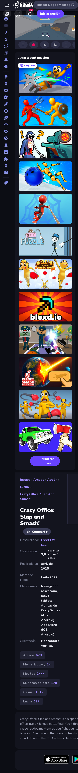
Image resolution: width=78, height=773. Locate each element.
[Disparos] (6, 124)
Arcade (38, 479)
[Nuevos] (6, 32)
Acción (52, 479)
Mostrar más (47, 461)
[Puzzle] (6, 158)
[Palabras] (6, 152)
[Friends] (7, 14)
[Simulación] (6, 165)
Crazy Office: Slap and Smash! (37, 496)
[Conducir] (6, 111)
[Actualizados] (6, 46)
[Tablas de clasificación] (6, 66)
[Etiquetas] (6, 182)
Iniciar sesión (50, 13)
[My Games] (18, 14)
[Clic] (6, 104)
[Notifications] (30, 14)
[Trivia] (6, 172)
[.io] (6, 138)
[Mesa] (6, 145)
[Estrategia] (6, 131)
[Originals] (6, 52)
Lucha (24, 487)
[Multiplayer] (6, 59)
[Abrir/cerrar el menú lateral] (7, 5)
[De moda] (6, 39)
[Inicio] (6, 18)
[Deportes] (6, 117)
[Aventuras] (6, 90)
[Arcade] (6, 83)
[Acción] (6, 76)
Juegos (25, 479)
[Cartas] (6, 97)
